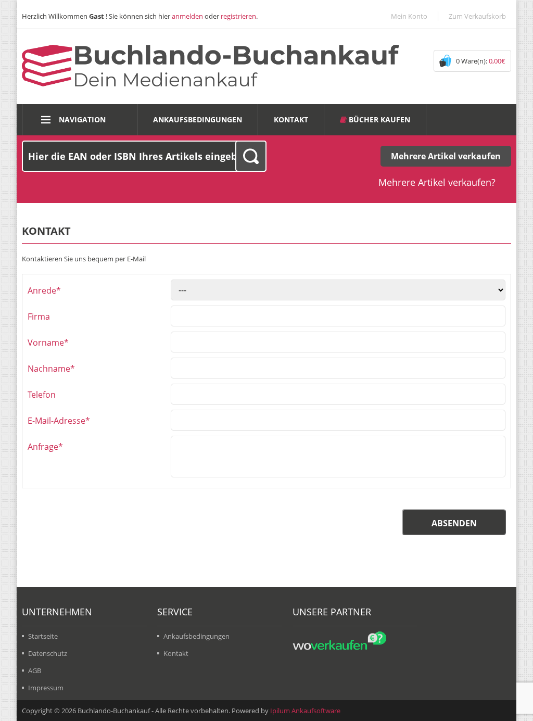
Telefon (42, 394)
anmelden (187, 16)
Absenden (454, 523)
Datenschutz (47, 653)
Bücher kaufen (378, 119)
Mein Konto (409, 16)
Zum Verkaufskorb (477, 16)
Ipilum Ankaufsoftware (305, 710)
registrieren (238, 16)
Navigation (82, 119)
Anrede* (44, 290)
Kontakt (291, 119)
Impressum (46, 687)
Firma (39, 316)
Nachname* (51, 368)
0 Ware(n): (480, 61)
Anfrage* (45, 446)
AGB (34, 670)
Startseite (43, 636)
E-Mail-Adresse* (59, 420)
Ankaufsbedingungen (197, 119)
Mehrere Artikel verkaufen (446, 156)
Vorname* (48, 342)
